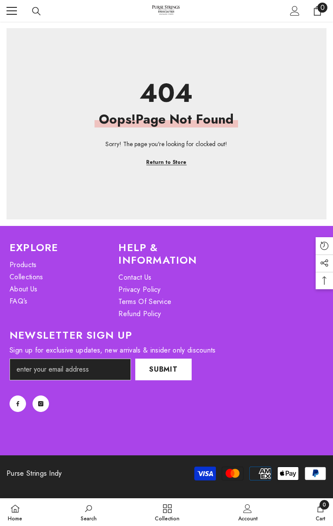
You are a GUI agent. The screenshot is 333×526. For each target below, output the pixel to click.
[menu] (12, 11)
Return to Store (166, 162)
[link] (89, 512)
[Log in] (295, 11)
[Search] (36, 11)
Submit (163, 369)
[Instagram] (41, 403)
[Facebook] (18, 403)
